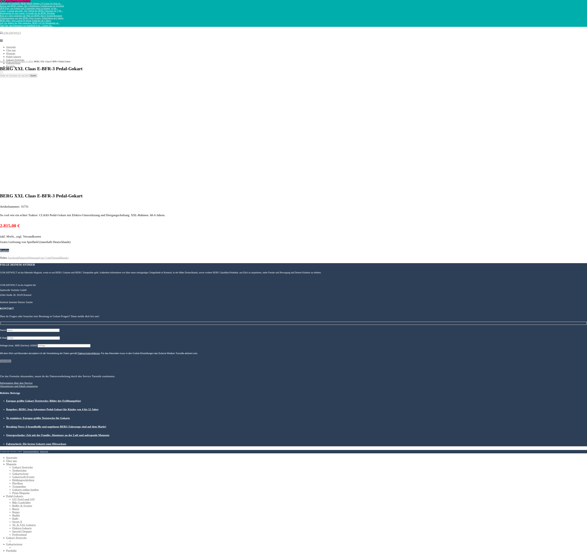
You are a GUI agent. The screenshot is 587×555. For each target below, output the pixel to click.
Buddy (16, 515)
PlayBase (17, 483)
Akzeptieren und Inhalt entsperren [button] (19, 386)
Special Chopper (22, 531)
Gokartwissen (13, 63)
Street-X (17, 521)
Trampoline (19, 486)
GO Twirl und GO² (23, 499)
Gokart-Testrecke (15, 60)
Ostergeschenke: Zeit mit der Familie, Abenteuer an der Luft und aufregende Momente (57, 435)
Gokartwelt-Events (23, 476)
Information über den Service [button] (16, 383)
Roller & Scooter (22, 505)
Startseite (11, 47)
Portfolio (10, 66)
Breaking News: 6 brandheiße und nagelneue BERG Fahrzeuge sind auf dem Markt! (56, 426)
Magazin (10, 53)
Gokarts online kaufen (25, 489)
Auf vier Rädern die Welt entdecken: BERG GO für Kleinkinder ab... (30, 23)
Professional (19, 534)
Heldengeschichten (23, 480)
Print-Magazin (21, 492)
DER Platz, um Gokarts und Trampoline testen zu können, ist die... (29, 8)
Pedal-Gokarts (13, 56)
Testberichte (19, 470)
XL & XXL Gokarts (24, 524)
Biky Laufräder (21, 502)
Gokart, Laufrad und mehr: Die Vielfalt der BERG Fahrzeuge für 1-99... (31, 11)
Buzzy (15, 508)
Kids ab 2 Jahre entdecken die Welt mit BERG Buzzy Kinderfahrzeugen (31, 16)
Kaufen (4, 250)
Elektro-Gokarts (22, 528)
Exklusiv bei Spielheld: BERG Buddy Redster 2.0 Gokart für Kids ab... (31, 3)
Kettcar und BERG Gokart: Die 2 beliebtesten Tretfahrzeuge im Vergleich (32, 6)
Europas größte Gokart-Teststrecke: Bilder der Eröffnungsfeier (43, 400)
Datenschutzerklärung (89, 353)
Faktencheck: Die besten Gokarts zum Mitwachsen (36, 443)
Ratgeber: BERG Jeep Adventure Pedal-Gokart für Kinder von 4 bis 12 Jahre (52, 409)
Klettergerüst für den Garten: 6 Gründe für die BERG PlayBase (27, 13)
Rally (15, 518)
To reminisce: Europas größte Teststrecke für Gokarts (38, 418)
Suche (33, 75)
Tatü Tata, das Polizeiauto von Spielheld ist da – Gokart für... (26, 25)
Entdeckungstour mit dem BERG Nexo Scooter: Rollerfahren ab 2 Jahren (31, 18)
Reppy (16, 512)
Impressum (44, 451)
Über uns (11, 50)
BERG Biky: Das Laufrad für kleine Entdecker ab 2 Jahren (25, 21)
